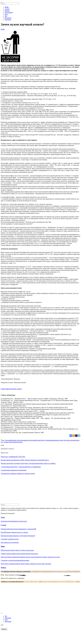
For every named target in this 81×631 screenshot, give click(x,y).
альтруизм (23, 521)
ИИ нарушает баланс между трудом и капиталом (17, 550)
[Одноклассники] (73, 435)
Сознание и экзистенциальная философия (15, 560)
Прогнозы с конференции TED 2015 (13, 457)
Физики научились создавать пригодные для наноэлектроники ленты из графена (28, 463)
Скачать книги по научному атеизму (11, 389)
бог (6, 440)
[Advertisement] (40, 490)
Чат (6, 16)
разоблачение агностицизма (17, 440)
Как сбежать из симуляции (10, 542)
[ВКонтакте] (71, 435)
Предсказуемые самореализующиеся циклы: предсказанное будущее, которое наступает (30, 557)
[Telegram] (79, 435)
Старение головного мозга (10, 539)
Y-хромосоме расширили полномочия (13, 470)
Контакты (8, 18)
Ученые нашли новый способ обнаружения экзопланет (19, 553)
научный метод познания (43, 440)
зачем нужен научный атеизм (65, 440)
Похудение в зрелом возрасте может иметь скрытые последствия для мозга (26, 564)
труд (9, 521)
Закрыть (4, 629)
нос (6, 521)
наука (16, 442)
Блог (6, 14)
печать (3, 521)
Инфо (7, 7)
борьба (13, 521)
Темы (3, 517)
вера (53, 440)
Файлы (7, 10)
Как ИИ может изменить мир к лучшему (14, 532)
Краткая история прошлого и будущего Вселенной (18, 536)
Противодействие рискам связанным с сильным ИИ (18, 529)
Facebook (8, 19)
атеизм (20, 442)
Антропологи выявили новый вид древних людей (18, 473)
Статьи (7, 9)
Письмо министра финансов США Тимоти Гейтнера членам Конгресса (25, 460)
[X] (76, 435)
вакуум (17, 521)
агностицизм (30, 440)
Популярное (9, 12)
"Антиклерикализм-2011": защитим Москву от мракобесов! (21, 467)
